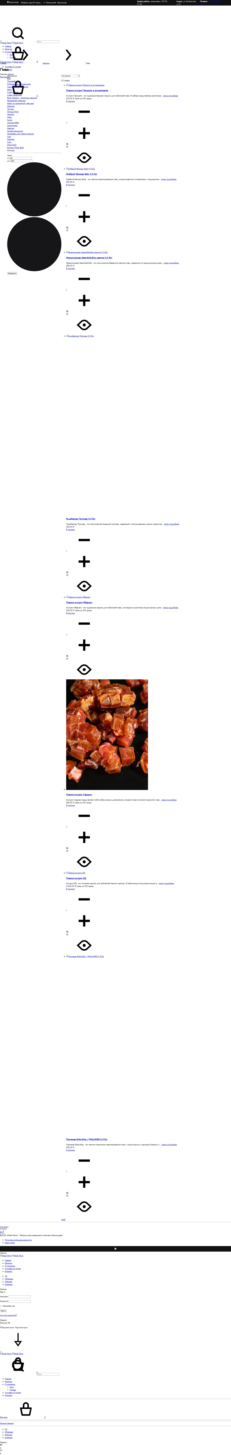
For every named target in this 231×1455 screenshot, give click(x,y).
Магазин (8, 1263)
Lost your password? (8, 1315)
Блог (12, 1387)
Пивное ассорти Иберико (79, 602)
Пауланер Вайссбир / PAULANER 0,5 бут (86, 1139)
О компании (10, 1266)
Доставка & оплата (13, 66)
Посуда (10, 109)
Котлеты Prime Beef (15, 147)
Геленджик (50, 2)
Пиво (9, 117)
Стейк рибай (12, 92)
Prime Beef (11, 145)
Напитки (45, 63)
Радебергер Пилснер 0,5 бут (80, 518)
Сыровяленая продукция (17, 86)
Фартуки (10, 128)
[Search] (29, 1374)
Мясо (9, 89)
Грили (9, 120)
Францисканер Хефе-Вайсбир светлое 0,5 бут (89, 257)
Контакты (8, 1271)
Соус (9, 142)
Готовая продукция (15, 131)
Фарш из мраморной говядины (20, 103)
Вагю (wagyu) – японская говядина (22, 98)
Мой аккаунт (5, 77)
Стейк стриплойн (14, 95)
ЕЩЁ (63, 1219)
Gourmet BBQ (13, 122)
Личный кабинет (7, 1423)
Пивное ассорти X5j (76, 878)
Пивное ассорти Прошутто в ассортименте (87, 90)
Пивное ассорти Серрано (79, 794)
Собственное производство (19, 84)
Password (4, 1301)
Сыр (9, 136)
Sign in (3, 1311)
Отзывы (13, 1390)
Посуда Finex (13, 111)
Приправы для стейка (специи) (20, 133)
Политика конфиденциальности (18, 1240)
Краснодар (62, 2)
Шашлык (11, 106)
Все (8, 78)
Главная (3, 63)
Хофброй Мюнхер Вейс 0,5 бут (81, 174)
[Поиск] (29, 41)
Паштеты (10, 139)
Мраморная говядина (16, 100)
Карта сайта (10, 1242)
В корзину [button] (70, 101)
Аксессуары (12, 125)
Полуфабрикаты (14, 81)
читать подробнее (170, 95)
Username (4, 1296)
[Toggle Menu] (1, 40)
